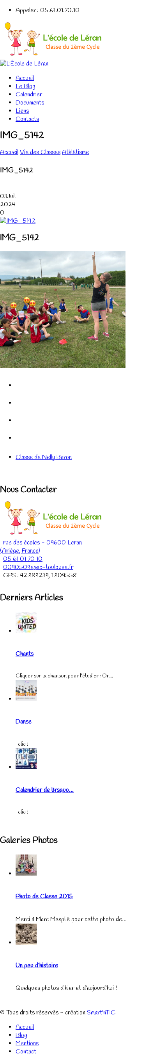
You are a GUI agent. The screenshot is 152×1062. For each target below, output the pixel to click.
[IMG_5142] (17, 221)
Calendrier (29, 94)
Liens (22, 111)
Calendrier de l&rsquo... (45, 790)
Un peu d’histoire (37, 965)
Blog (21, 1035)
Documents (30, 103)
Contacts (27, 119)
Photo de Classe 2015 (44, 896)
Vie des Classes (40, 152)
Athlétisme (75, 152)
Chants (25, 654)
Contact (26, 1052)
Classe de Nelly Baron (44, 457)
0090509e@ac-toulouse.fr (38, 567)
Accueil (25, 78)
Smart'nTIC (101, 1013)
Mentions (27, 1043)
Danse (24, 722)
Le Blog (25, 86)
